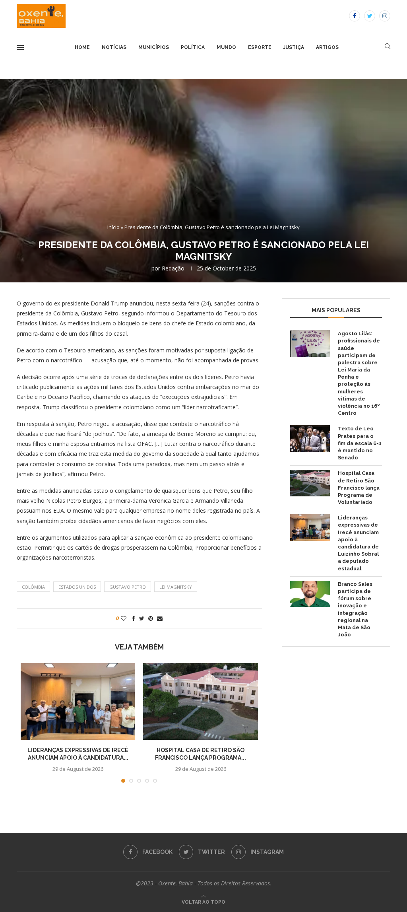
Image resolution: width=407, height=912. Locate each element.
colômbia (33, 587)
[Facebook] (354, 15)
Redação (173, 268)
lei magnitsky (175, 587)
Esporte (259, 47)
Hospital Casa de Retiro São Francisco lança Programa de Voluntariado (359, 487)
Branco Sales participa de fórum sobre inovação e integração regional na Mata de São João (355, 609)
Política (193, 47)
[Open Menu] (20, 47)
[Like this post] (123, 618)
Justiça (293, 47)
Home (82, 47)
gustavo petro (127, 587)
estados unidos (77, 587)
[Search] (387, 47)
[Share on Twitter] (141, 618)
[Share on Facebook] (133, 618)
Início (113, 227)
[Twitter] (369, 15)
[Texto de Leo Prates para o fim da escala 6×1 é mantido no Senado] (310, 438)
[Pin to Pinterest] (150, 618)
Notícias (114, 47)
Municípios (153, 47)
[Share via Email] (160, 618)
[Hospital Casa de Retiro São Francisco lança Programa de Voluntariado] (200, 701)
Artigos (327, 47)
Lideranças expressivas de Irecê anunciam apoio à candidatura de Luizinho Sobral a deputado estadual (358, 543)
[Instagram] (384, 15)
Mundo (226, 47)
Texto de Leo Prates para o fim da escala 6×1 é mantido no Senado (360, 443)
